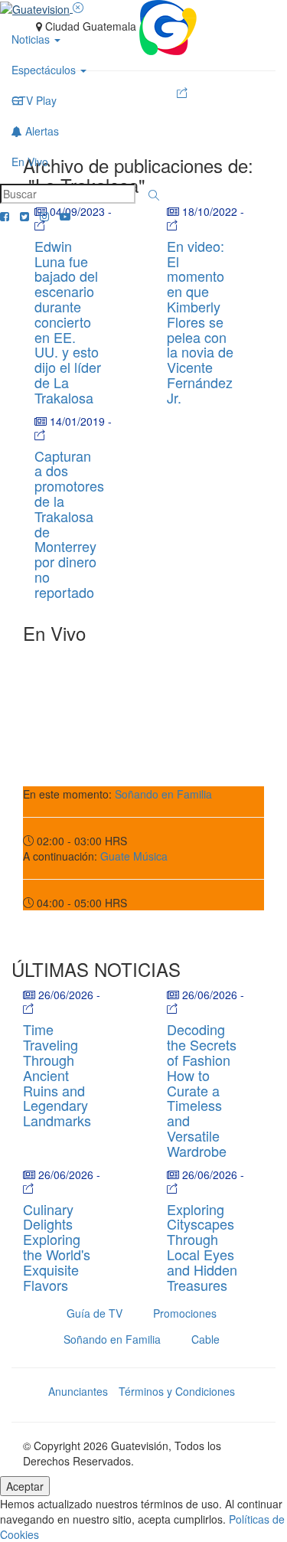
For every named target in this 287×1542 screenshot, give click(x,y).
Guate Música (134, 856)
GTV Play (34, 100)
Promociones (185, 1313)
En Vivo (29, 161)
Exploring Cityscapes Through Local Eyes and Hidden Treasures (202, 1247)
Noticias (32, 39)
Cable (205, 1339)
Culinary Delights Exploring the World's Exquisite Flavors (56, 1247)
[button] (154, 195)
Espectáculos (45, 69)
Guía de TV (94, 1313)
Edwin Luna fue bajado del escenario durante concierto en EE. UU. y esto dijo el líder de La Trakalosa (67, 321)
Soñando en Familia (163, 794)
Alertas (40, 131)
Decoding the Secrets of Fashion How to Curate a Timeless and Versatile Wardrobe (201, 1089)
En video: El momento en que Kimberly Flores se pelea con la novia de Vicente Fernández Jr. (200, 321)
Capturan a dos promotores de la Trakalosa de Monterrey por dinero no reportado (69, 524)
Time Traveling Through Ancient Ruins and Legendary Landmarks (57, 1074)
